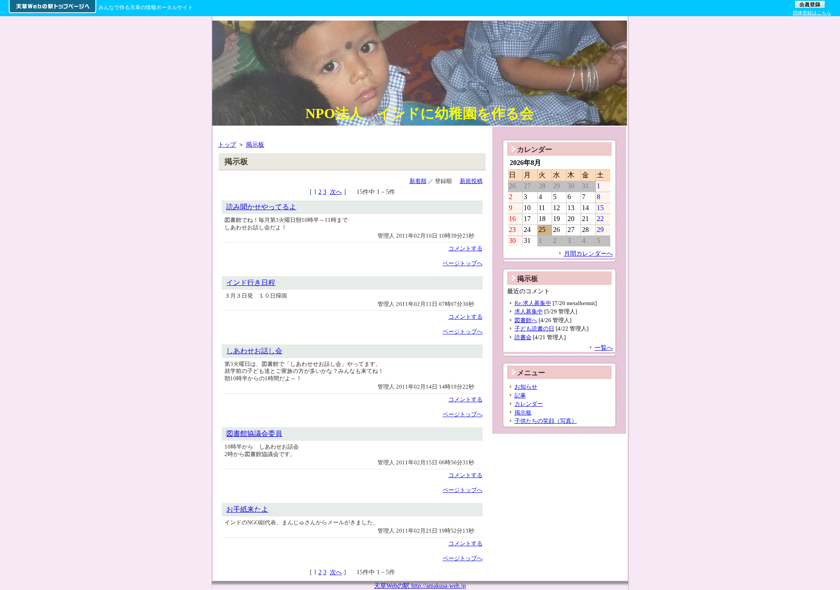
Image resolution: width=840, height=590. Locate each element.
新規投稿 (471, 181)
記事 (520, 395)
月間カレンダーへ (588, 253)
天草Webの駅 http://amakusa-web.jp (420, 585)
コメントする (465, 248)
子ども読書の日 (534, 328)
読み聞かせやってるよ (261, 207)
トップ (227, 144)
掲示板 (255, 144)
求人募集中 (528, 311)
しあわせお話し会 (254, 351)
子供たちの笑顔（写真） (545, 421)
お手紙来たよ (247, 509)
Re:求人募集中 (532, 303)
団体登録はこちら (812, 12)
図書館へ (525, 320)
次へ (336, 191)
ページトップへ (463, 263)
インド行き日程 (250, 282)
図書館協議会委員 (254, 433)
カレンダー (528, 403)
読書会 (523, 337)
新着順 (418, 181)
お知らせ (525, 386)
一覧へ (604, 347)
